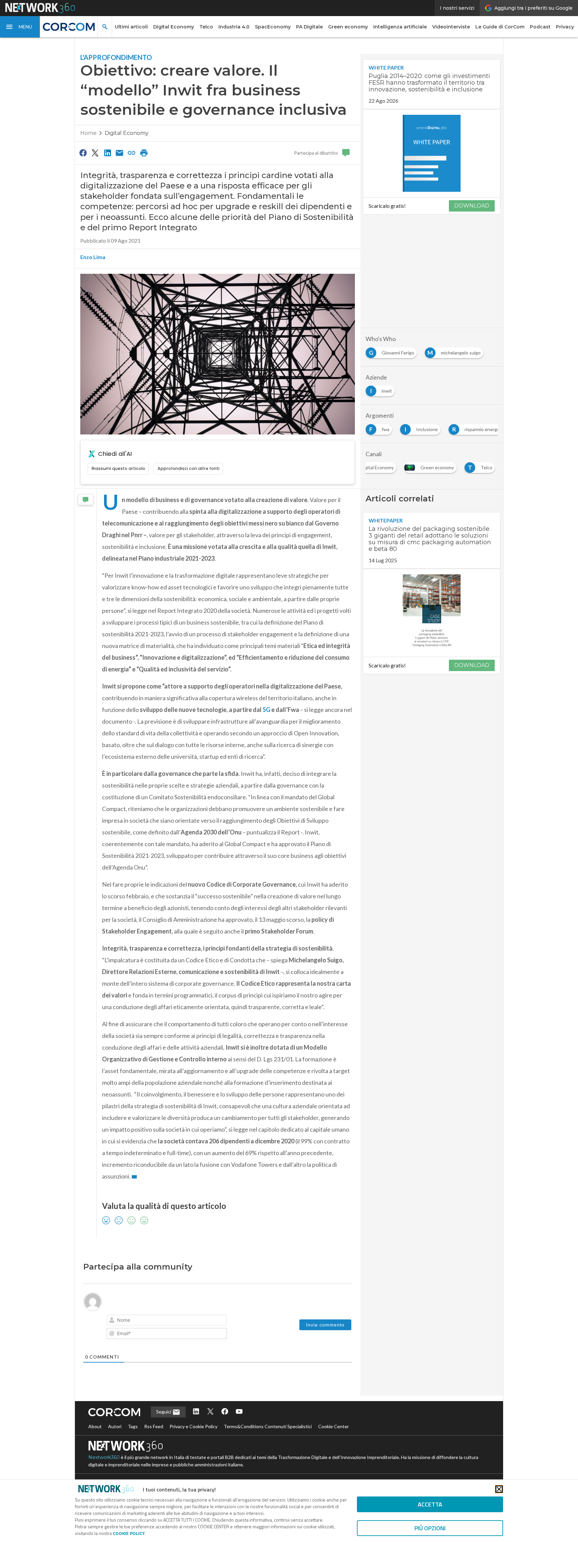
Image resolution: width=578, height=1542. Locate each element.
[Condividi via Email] (119, 152)
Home (88, 133)
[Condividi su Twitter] (95, 152)
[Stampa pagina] (143, 152)
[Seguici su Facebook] (225, 1412)
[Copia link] (131, 152)
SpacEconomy (273, 27)
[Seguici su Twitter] (210, 1412)
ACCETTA (430, 1504)
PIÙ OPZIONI (430, 1528)
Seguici (164, 1411)
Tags (133, 1426)
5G (266, 709)
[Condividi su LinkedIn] (107, 152)
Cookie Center (333, 1426)
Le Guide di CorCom (499, 27)
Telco (206, 27)
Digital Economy (173, 27)
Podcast (540, 27)
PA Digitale (309, 27)
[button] (20, 26)
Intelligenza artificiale (400, 27)
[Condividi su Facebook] (83, 152)
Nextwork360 (104, 1457)
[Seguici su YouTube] (239, 1412)
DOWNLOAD (471, 205)
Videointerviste (451, 27)
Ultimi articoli (131, 27)
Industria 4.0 (234, 27)
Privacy (565, 27)
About (95, 1426)
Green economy (348, 27)
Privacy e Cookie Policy (193, 1426)
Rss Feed (153, 1426)
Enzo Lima (92, 257)
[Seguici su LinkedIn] (196, 1412)
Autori (114, 1426)
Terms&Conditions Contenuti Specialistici (268, 1426)
